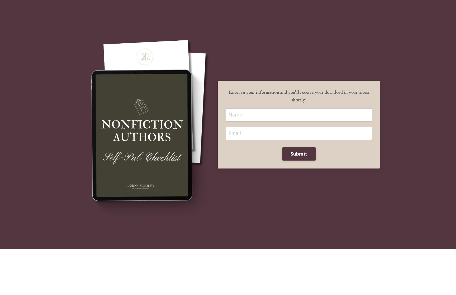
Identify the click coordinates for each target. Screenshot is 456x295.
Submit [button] (299, 154)
